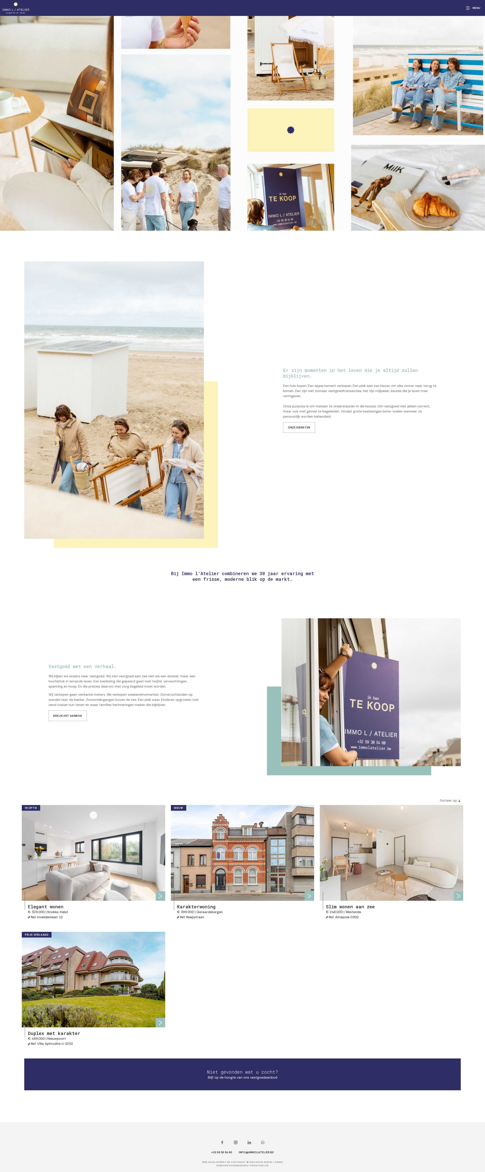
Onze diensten (299, 427)
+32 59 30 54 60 (221, 1152)
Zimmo (279, 1162)
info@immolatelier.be (256, 1152)
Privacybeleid (259, 1165)
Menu (476, 8)
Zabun (268, 1162)
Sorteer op (448, 800)
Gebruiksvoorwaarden (232, 1165)
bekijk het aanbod (67, 715)
